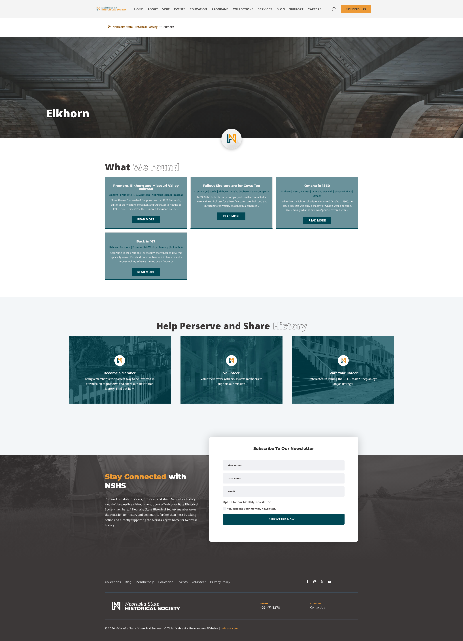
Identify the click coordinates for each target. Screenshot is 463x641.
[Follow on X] (322, 582)
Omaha (234, 191)
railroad (178, 194)
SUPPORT (315, 603)
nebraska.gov (229, 628)
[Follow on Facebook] (308, 582)
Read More (145, 219)
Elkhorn (113, 194)
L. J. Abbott (176, 247)
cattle (213, 191)
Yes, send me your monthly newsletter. (251, 508)
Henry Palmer (301, 191)
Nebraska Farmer (162, 194)
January (163, 247)
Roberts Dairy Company (254, 191)
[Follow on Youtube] (329, 582)
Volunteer (199, 582)
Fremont (125, 194)
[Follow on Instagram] (315, 582)
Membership (144, 582)
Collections (113, 582)
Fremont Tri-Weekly (144, 247)
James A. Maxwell (321, 191)
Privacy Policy (220, 582)
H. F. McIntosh (141, 194)
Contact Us (317, 607)
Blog (128, 582)
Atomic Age (201, 191)
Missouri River (343, 191)
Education (165, 582)
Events (182, 582)
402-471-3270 (270, 607)
